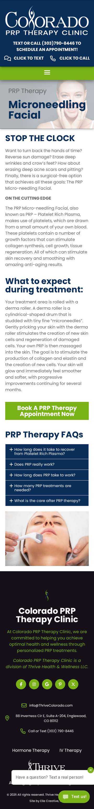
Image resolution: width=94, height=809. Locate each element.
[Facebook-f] (21, 684)
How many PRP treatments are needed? (42, 488)
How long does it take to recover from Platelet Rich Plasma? (44, 451)
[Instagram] (34, 684)
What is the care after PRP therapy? (47, 500)
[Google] (47, 684)
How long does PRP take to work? (44, 475)
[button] (47, 72)
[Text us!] (74, 798)
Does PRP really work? (34, 464)
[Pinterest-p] (60, 684)
